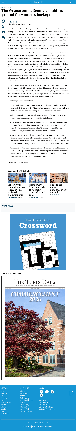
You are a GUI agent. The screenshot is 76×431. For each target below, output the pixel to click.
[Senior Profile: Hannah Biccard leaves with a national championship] (17, 178)
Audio (3, 409)
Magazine (4, 407)
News (3, 391)
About (22, 391)
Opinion (4, 398)
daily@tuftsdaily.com (47, 409)
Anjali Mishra (13, 197)
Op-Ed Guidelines (26, 400)
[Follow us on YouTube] (41, 395)
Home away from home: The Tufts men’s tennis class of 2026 (37, 189)
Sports (3, 7)
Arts (2, 396)
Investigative (6, 402)
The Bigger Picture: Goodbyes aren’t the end (58, 188)
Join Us (23, 402)
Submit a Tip (25, 398)
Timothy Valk (13, 22)
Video (3, 411)
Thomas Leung (34, 197)
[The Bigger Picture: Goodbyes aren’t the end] (59, 178)
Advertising (24, 405)
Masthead (24, 393)
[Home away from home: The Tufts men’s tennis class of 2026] (38, 178)
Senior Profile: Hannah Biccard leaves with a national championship (16, 189)
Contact (23, 396)
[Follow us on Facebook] (47, 392)
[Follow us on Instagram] (52, 392)
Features (4, 393)
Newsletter (5, 414)
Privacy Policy (25, 409)
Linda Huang (55, 194)
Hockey (10, 7)
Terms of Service (26, 411)
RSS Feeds (24, 407)
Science (4, 405)
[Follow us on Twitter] (41, 392)
